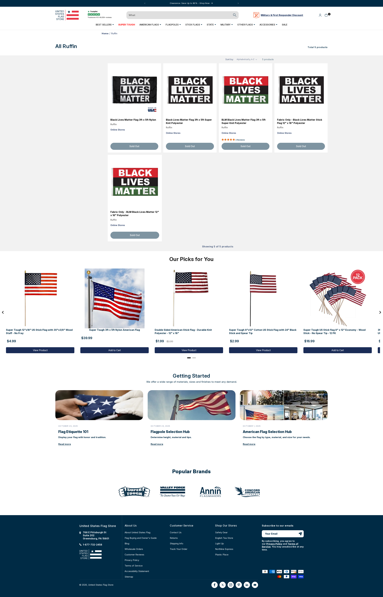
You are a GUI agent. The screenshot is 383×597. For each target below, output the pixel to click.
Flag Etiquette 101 (73, 432)
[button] (105, 24)
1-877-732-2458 (92, 544)
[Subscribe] (300, 533)
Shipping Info (176, 543)
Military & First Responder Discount (282, 15)
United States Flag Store (100, 584)
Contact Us (175, 532)
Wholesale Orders (134, 549)
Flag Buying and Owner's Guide (141, 538)
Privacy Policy (132, 560)
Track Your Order (178, 549)
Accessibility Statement (137, 571)
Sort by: (229, 59)
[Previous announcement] (145, 3)
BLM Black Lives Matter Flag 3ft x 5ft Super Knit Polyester (244, 121)
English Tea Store (224, 538)
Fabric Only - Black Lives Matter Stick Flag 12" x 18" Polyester (299, 121)
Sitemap (129, 576)
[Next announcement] (238, 3)
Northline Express (224, 549)
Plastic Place (221, 554)
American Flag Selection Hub (267, 432)
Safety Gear (221, 532)
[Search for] (234, 15)
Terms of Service (134, 565)
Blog (127, 543)
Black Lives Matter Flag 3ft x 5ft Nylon (133, 119)
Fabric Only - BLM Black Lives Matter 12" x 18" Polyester (134, 213)
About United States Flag (137, 532)
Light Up (219, 543)
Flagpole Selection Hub (170, 432)
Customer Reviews (134, 554)
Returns (174, 538)
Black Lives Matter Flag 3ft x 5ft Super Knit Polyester (189, 121)
